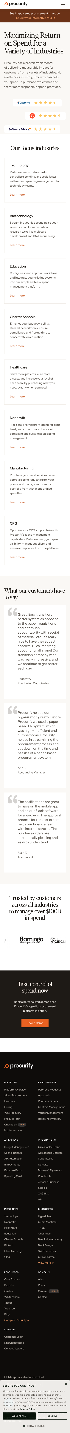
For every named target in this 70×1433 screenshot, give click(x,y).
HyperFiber (44, 1216)
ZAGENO (43, 1193)
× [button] (65, 1384)
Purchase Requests (49, 1089)
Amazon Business (48, 1182)
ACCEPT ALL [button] (19, 1415)
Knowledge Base (14, 1342)
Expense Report (13, 1170)
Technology (11, 1216)
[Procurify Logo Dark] (16, 5)
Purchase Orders (48, 1101)
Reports (9, 1285)
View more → (46, 1262)
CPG (7, 1257)
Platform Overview (15, 1089)
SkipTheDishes (47, 1251)
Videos (8, 1302)
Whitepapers (12, 1297)
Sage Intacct (45, 1158)
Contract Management (51, 1107)
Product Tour (12, 1118)
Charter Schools (13, 1239)
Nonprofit (9, 1222)
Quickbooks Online (49, 1147)
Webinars (9, 1308)
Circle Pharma (46, 1257)
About (41, 1279)
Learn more (17, 194)
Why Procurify (12, 1112)
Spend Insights (13, 1152)
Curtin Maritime (47, 1222)
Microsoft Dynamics (50, 1170)
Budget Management (16, 1147)
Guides (8, 1291)
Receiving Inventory (49, 1118)
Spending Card (13, 1176)
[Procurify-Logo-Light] (18, 1067)
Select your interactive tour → (35, 18)
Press (41, 1285)
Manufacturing (12, 1251)
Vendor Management (50, 1112)
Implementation (13, 1130)
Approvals (44, 1095)
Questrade (44, 1233)
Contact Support (14, 1348)
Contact (42, 1297)
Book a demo (35, 1023)
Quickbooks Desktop (50, 1152)
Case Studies (12, 1279)
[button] (35, 1426)
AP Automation (13, 1158)
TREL (41, 1227)
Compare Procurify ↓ (16, 1320)
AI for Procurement (15, 1095)
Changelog (10, 1124)
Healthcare (10, 1227)
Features (9, 1101)
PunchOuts (44, 1176)
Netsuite (43, 1164)
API (40, 1199)
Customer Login (13, 1336)
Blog (7, 1314)
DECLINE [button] (52, 1415)
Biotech (8, 1245)
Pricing (8, 1107)
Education (10, 1233)
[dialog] (35, 1406)
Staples (42, 1187)
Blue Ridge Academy (50, 1239)
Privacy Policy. (27, 1409)
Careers (42, 1291)
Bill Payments (12, 1164)
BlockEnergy (45, 1245)
